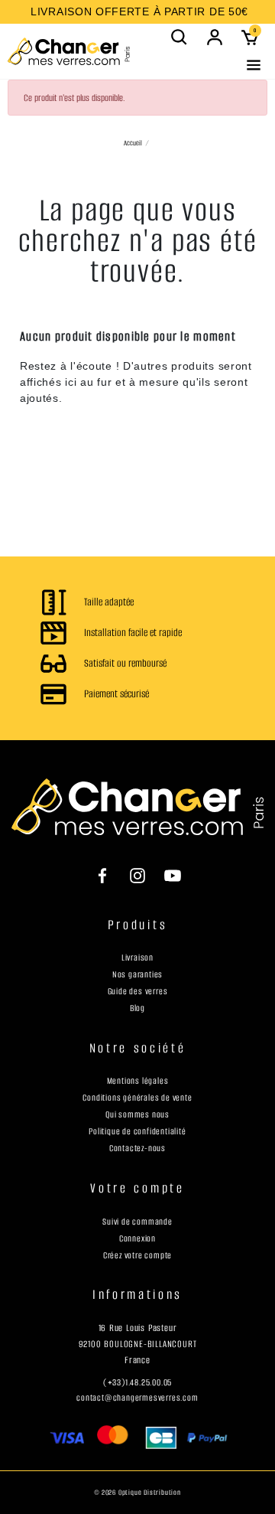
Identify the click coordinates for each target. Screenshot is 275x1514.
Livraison (137, 957)
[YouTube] (165, 875)
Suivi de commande (137, 1221)
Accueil (133, 143)
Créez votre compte (137, 1255)
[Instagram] (137, 875)
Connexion (137, 1238)
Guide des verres (138, 991)
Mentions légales (138, 1081)
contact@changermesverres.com (137, 1398)
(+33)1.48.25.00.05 (137, 1382)
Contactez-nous (137, 1148)
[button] (179, 37)
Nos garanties (137, 974)
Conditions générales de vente (137, 1097)
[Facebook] (110, 875)
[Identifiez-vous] (214, 37)
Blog (137, 1008)
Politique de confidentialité (137, 1131)
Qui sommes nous (137, 1114)
